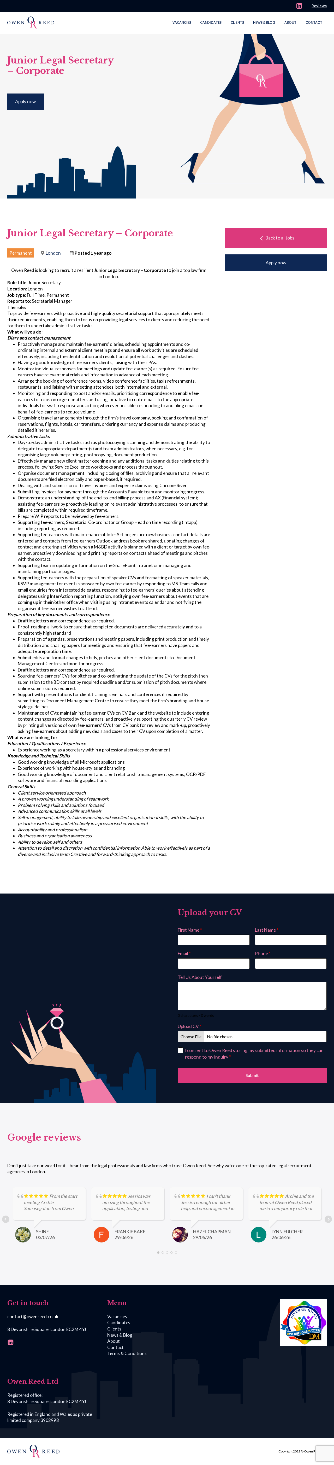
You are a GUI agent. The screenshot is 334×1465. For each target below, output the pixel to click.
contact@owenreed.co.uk (32, 1316)
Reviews (319, 6)
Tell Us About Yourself (200, 977)
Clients (237, 23)
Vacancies (181, 23)
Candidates (211, 23)
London (53, 253)
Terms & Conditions (127, 1353)
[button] (276, 238)
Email (184, 953)
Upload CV (189, 1026)
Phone (263, 953)
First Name (190, 930)
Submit (252, 1075)
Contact (314, 23)
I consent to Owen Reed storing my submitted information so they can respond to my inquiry (254, 1053)
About (290, 23)
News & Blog (264, 23)
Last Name (266, 930)
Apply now (25, 101)
